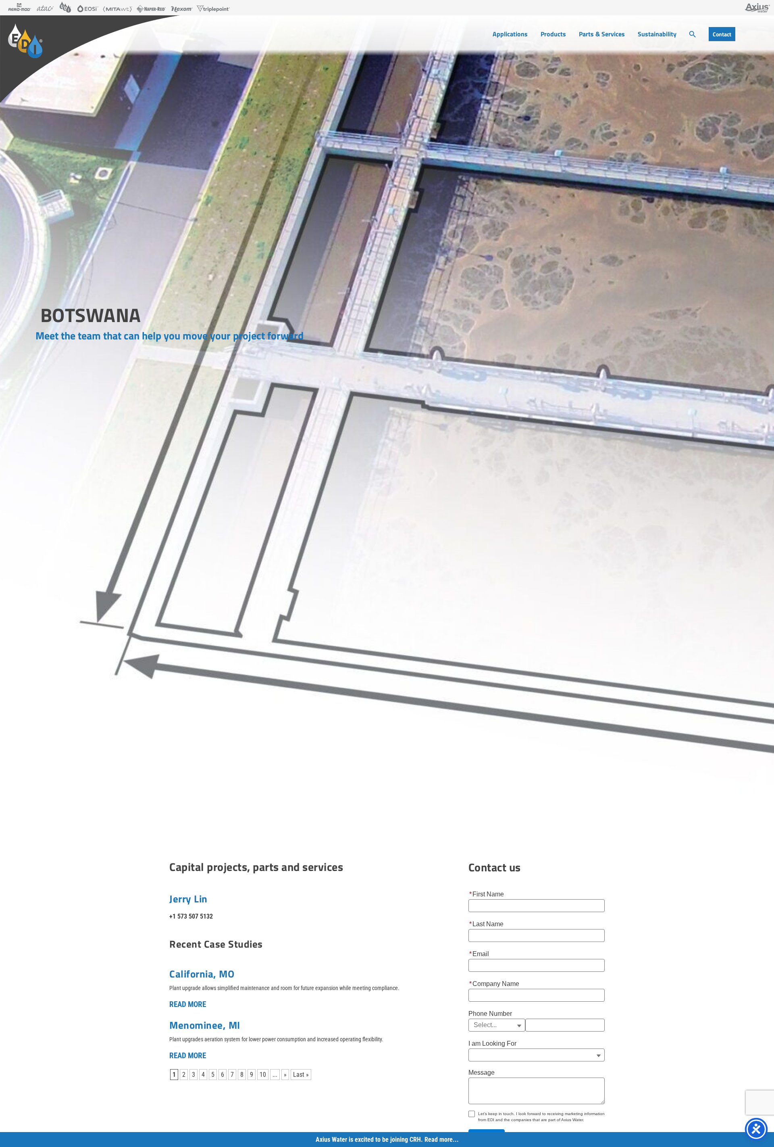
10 (263, 1074)
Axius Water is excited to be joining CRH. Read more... (387, 1139)
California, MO (201, 974)
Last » (301, 1074)
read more (187, 1004)
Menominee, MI (204, 1025)
